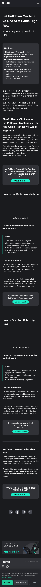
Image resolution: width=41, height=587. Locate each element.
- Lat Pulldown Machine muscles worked (20, 62)
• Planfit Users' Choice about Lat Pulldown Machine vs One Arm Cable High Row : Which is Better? (19, 54)
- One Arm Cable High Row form (17, 76)
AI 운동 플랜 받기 (20, 181)
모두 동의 (7, 582)
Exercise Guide (21, 302)
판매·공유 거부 (21, 582)
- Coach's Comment (12, 66)
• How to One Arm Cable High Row (17, 69)
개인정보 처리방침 (7, 577)
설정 (34, 582)
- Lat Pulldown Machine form (16, 64)
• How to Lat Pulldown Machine (16, 59)
